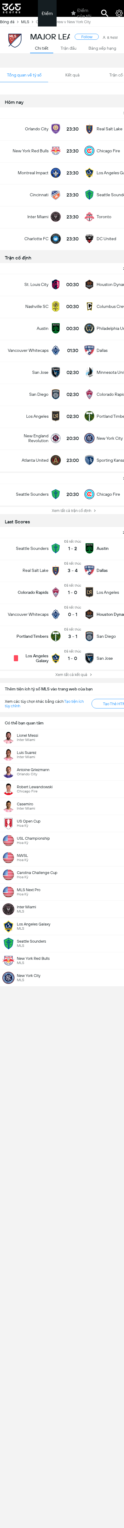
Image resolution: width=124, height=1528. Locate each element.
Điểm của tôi (84, 13)
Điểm (47, 13)
